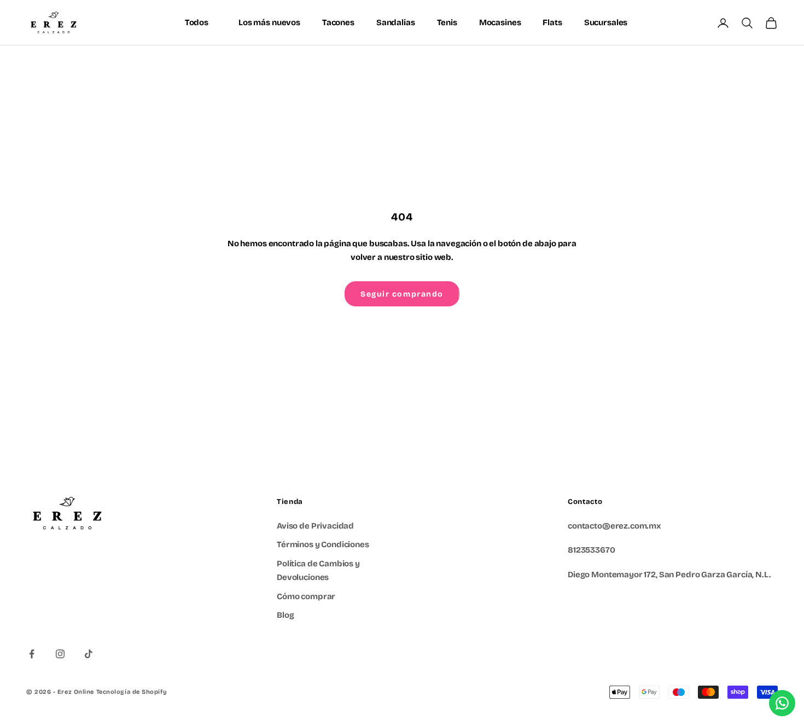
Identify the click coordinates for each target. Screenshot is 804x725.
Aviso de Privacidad (315, 526)
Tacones (338, 22)
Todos (196, 22)
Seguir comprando (402, 294)
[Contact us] (782, 703)
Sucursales (606, 22)
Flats (552, 22)
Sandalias (395, 22)
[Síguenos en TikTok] (88, 653)
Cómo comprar (306, 596)
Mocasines (500, 22)
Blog (285, 615)
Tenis (447, 22)
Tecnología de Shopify (131, 691)
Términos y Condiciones (323, 544)
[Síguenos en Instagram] (60, 653)
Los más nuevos (269, 22)
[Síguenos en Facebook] (31, 653)
